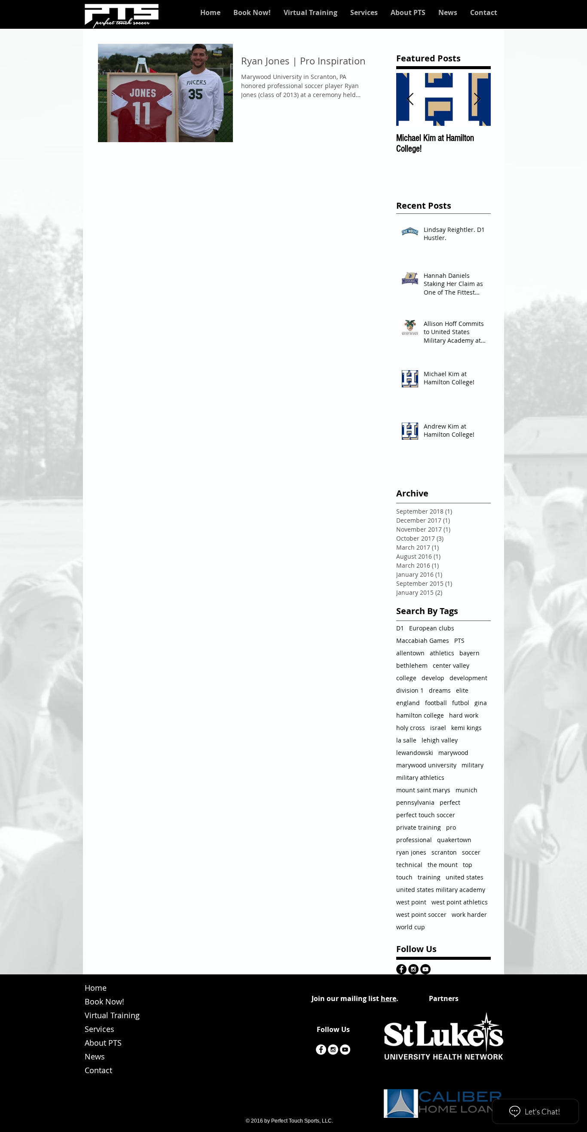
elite (462, 690)
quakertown (454, 839)
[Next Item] (477, 99)
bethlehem (412, 665)
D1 (400, 628)
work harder (469, 914)
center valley (451, 665)
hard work (463, 715)
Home (96, 988)
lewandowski (414, 752)
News (95, 1056)
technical (409, 864)
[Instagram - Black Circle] (413, 969)
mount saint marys (423, 790)
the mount (443, 864)
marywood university (426, 765)
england (408, 702)
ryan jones (411, 852)
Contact (98, 1070)
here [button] (388, 998)
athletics (442, 653)
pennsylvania (415, 802)
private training (418, 827)
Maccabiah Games (422, 640)
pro (451, 827)
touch (404, 877)
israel (438, 727)
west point (411, 902)
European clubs (431, 628)
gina (480, 702)
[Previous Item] (410, 99)
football (436, 702)
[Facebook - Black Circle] (401, 969)
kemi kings (466, 727)
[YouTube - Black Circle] (425, 969)
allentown (410, 653)
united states (464, 877)
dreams (440, 690)
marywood (453, 752)
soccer (471, 852)
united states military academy (440, 889)
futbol (460, 702)
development (468, 678)
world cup (410, 927)
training (429, 877)
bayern (469, 653)
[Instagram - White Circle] (333, 1049)
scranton (444, 852)
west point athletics (459, 902)
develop (433, 678)
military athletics (420, 777)
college (406, 678)
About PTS (103, 1043)
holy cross (410, 727)
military (472, 765)
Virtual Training (112, 1015)
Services (99, 1029)
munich (466, 790)
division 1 (410, 690)
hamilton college (420, 715)
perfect (450, 802)
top (467, 864)
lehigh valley (440, 740)
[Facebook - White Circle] (321, 1049)
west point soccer (421, 914)
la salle (406, 740)
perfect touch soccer (425, 815)
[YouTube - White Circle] (345, 1049)
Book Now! (104, 1001)
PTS (459, 640)
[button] (310, 12)
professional (414, 839)
